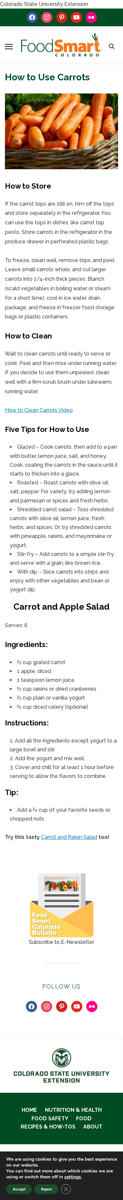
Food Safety (49, 1118)
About (92, 1127)
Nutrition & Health (73, 1110)
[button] (9, 46)
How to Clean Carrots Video (39, 410)
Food (84, 1118)
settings (72, 1177)
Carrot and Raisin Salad (69, 837)
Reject (46, 1189)
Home (29, 1110)
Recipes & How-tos (48, 1127)
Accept (19, 1189)
